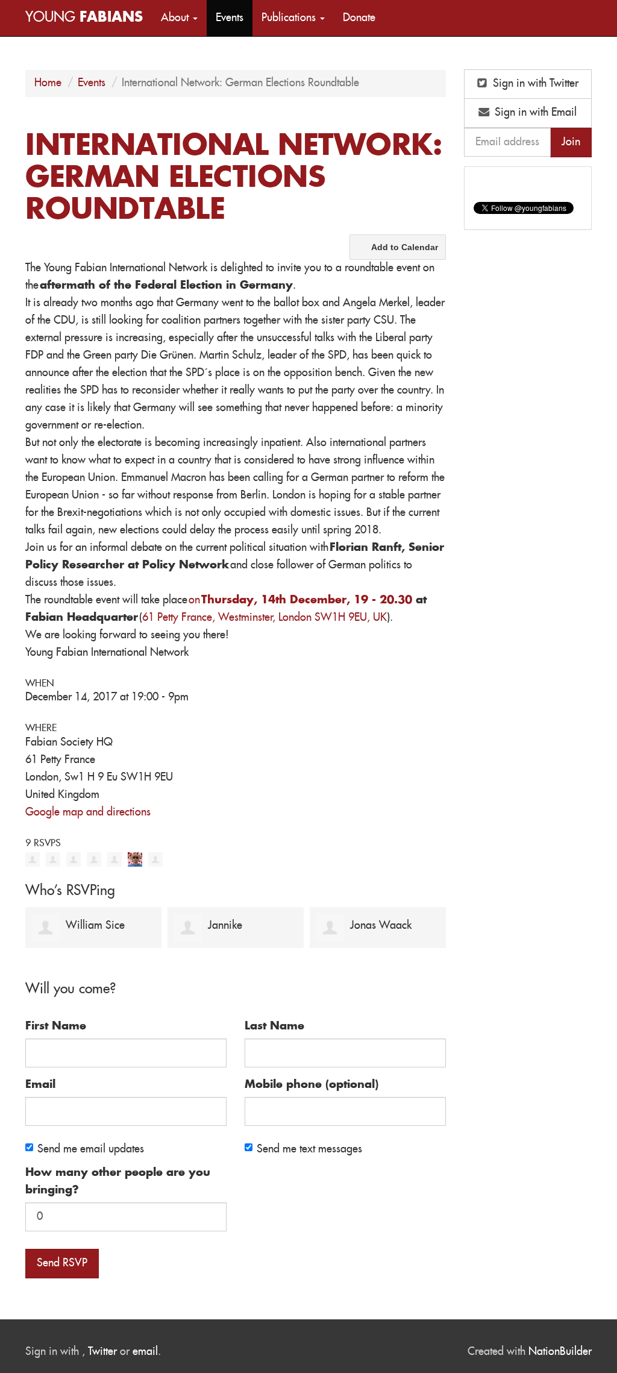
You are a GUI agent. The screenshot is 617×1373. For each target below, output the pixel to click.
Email (40, 1084)
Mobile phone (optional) (311, 1084)
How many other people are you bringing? (117, 1181)
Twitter (102, 1351)
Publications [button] (290, 18)
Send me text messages (309, 1149)
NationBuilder (560, 1351)
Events (229, 18)
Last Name (274, 1026)
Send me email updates (90, 1149)
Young (84, 18)
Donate (359, 18)
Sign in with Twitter (534, 83)
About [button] (176, 18)
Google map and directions (88, 812)
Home (47, 83)
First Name (55, 1026)
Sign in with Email (534, 112)
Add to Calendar (404, 247)
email (145, 1351)
